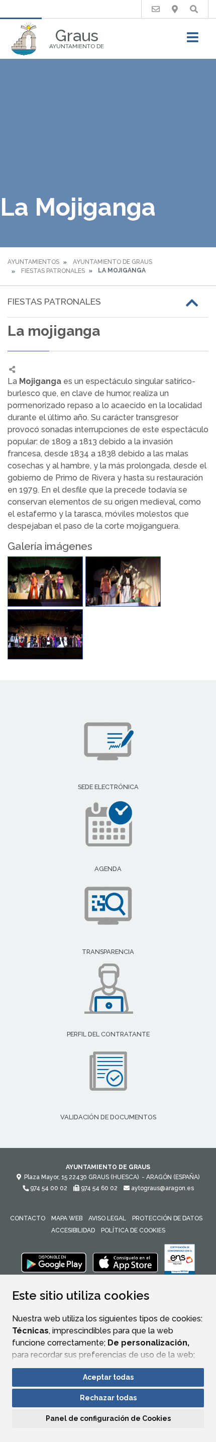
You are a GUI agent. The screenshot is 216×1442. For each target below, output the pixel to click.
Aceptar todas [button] (108, 1377)
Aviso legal (107, 1218)
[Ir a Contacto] (156, 9)
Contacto (27, 1218)
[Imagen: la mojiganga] (45, 581)
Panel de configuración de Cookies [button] (108, 1418)
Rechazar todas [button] (108, 1398)
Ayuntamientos (33, 261)
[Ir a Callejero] (175, 9)
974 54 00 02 (48, 1188)
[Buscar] (194, 9)
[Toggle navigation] (192, 40)
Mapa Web (66, 1218)
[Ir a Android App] (53, 1262)
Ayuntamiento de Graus (112, 261)
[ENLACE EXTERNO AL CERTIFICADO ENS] (179, 1262)
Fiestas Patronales (53, 270)
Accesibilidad (73, 1230)
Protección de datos (167, 1218)
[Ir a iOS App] (125, 1262)
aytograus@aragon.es (162, 1188)
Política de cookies (133, 1230)
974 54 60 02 (98, 1188)
